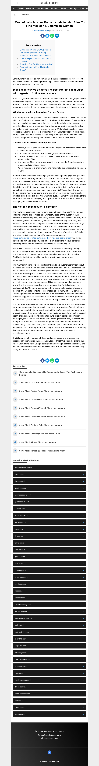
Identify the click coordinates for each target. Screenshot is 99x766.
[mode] (18, 3)
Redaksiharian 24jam (41, 31)
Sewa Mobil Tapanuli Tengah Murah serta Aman (42, 408)
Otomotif (25, 14)
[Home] (14, 8)
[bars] (84, 3)
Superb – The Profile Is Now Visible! (36, 64)
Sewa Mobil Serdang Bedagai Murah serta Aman (42, 451)
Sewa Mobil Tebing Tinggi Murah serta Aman (40, 391)
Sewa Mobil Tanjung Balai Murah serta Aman (40, 425)
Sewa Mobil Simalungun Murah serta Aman (39, 433)
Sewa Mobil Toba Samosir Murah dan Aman (39, 382)
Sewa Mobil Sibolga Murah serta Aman (37, 442)
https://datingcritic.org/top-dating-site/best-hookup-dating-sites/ (42, 238)
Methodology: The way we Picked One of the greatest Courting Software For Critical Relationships (35, 53)
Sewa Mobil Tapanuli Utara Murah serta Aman (41, 399)
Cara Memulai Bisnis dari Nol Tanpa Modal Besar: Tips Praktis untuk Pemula (51, 373)
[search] (14, 3)
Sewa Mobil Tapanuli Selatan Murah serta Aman (42, 416)
